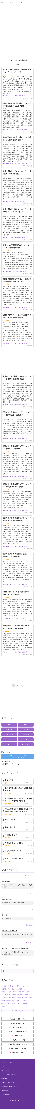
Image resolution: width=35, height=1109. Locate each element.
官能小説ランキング (18, 1023)
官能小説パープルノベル (14, 2)
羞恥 (27, 995)
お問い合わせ (5, 1094)
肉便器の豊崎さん (7, 881)
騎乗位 (22, 992)
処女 (28, 992)
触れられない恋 (7, 899)
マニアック (26, 744)
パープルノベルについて (8, 1074)
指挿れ (4, 989)
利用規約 (4, 1078)
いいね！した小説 (6, 1062)
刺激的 (25, 729)
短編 (9, 725)
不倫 (3, 1000)
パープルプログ (5, 1070)
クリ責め (19, 989)
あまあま (9, 729)
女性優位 (11, 989)
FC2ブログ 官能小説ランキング (18, 1031)
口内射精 (13, 995)
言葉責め (5, 997)
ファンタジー (9, 744)
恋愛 (25, 725)
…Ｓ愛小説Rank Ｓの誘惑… (18, 1040)
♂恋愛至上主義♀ (18, 1035)
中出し (4, 986)
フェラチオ (24, 986)
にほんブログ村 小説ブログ (18, 1027)
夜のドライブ (6, 915)
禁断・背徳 (9, 734)
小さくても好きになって (9, 931)
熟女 (25, 1003)
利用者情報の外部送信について (10, 1086)
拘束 (18, 1000)
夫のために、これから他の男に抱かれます (15, 948)
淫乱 (20, 1003)
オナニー (20, 997)
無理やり (20, 995)
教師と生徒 (10, 1000)
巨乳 (18, 986)
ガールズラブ (26, 734)
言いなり (5, 995)
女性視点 (24, 1000)
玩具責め (14, 1003)
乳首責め (11, 986)
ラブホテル (29, 997)
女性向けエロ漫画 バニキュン (18, 1019)
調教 (3, 992)
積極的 (4, 1006)
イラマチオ (5, 1003)
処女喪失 (13, 997)
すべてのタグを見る (17, 1011)
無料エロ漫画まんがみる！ (18, 1048)
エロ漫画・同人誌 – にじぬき (18, 1044)
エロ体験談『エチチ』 (18, 1052)
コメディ (26, 739)
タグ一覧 (4, 1066)
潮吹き (16, 992)
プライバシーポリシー (7, 1082)
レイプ (9, 992)
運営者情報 (4, 1090)
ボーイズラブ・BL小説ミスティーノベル (17, 756)
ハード (9, 739)
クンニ (26, 989)
